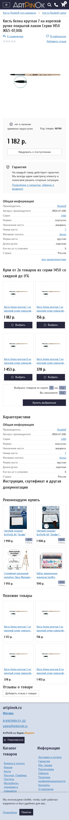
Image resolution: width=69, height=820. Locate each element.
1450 (63, 215)
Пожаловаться (15, 740)
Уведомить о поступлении (34, 151)
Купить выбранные (44, 402)
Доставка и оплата (50, 757)
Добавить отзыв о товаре (21, 693)
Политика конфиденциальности (52, 779)
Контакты (44, 785)
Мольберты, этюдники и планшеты (11, 786)
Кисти (7, 771)
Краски (8, 767)
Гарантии (44, 761)
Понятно (26, 812)
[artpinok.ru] (29, 5)
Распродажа (46, 769)
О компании (45, 789)
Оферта (43, 773)
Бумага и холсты (14, 763)
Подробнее (10, 812)
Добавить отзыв (56, 41)
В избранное (58, 36)
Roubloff (61, 206)
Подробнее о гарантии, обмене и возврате (33, 187)
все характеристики (54, 259)
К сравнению (15, 36)
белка (62, 234)
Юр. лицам (45, 765)
